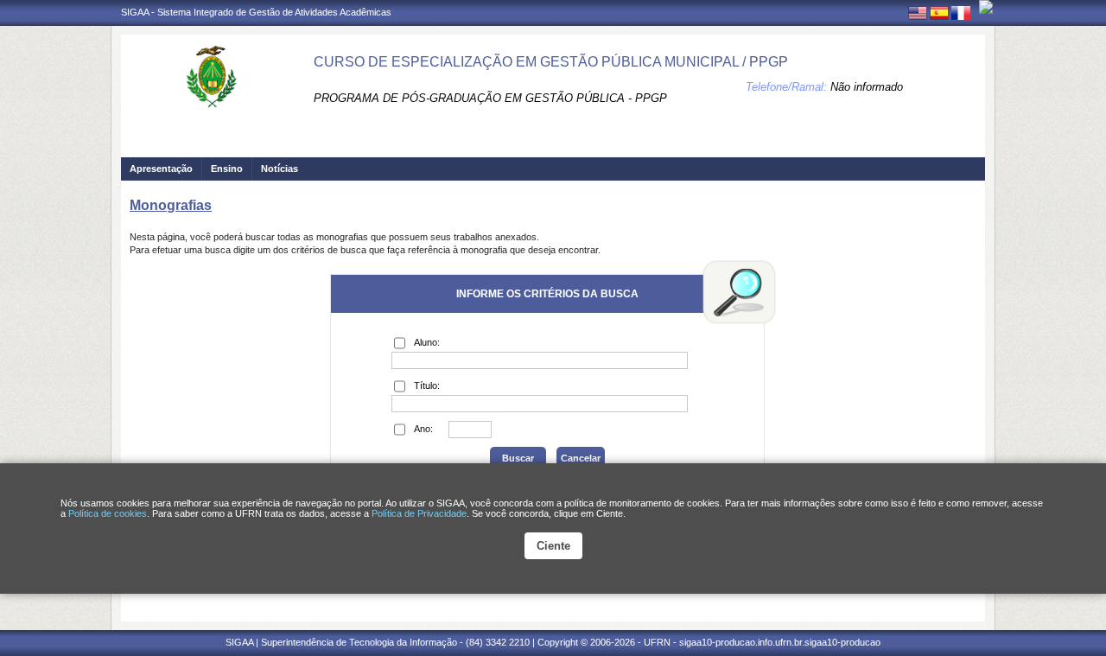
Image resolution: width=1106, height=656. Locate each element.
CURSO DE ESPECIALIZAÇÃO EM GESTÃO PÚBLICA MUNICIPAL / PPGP (551, 61)
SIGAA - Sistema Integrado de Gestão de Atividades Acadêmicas (256, 12)
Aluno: (427, 342)
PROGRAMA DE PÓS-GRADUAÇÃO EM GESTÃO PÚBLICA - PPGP (490, 98)
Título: (427, 385)
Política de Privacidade (419, 513)
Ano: (423, 429)
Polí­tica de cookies (107, 513)
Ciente (553, 545)
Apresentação (161, 168)
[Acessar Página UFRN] (986, 7)
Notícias (279, 168)
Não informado (866, 86)
